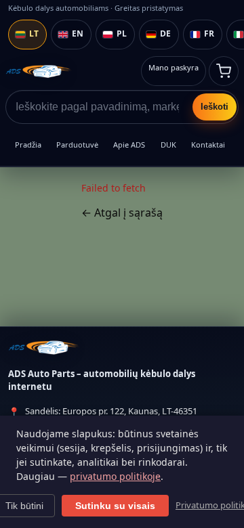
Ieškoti (214, 107)
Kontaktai (208, 144)
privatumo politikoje (115, 476)
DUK (168, 144)
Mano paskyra (173, 67)
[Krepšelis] (224, 71)
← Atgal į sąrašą (122, 212)
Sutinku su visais (115, 505)
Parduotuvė (77, 144)
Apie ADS (129, 144)
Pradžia (28, 144)
